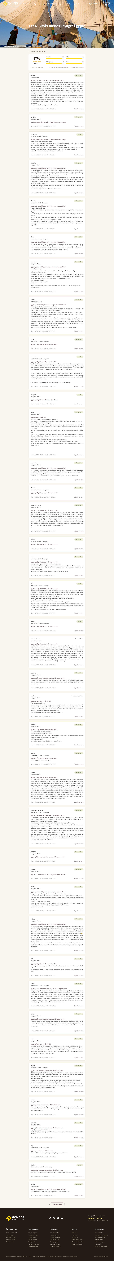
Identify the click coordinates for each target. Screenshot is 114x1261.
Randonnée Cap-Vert (77, 1242)
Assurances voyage (100, 1242)
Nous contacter (99, 1233)
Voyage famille (32, 1237)
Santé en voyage (99, 1240)
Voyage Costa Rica (55, 1237)
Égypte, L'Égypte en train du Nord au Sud (44, 493)
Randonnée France (77, 1240)
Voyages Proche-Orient (14, 47)
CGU (30, 1257)
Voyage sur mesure (33, 1235)
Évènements (98, 1244)
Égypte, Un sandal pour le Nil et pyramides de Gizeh (48, 168)
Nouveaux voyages (33, 1246)
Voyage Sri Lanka (54, 1240)
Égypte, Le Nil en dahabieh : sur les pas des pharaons (49, 989)
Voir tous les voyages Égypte (37, 51)
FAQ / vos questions (100, 1237)
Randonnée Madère (77, 1244)
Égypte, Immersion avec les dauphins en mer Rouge (48, 122)
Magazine (65, 1257)
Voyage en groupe (33, 1233)
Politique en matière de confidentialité (43, 1257)
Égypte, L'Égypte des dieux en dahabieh (44, 344)
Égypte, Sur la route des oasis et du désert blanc (47, 1071)
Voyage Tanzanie (54, 1235)
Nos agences (9, 1235)
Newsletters (58, 1257)
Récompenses (10, 1242)
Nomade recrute (10, 1240)
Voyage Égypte (54, 1242)
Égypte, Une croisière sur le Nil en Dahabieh (46, 1105)
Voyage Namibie (54, 1233)
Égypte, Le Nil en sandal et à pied (42, 1151)
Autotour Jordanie (55, 1246)
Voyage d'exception (33, 1244)
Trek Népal (75, 1235)
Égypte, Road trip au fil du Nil (41, 701)
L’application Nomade (101, 1235)
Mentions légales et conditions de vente (16, 1257)
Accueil (5, 47)
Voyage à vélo (32, 1242)
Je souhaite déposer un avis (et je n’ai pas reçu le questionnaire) (66, 67)
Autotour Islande (55, 1244)
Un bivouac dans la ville (101, 1246)
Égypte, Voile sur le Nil (38, 417)
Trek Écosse (75, 1237)
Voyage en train (32, 1240)
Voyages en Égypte (26, 47)
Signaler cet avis (78, 109)
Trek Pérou (75, 1233)
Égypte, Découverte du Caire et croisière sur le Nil (47, 80)
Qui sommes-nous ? (11, 1233)
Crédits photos (73, 1257)
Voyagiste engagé (10, 1237)
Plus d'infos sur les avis (36, 67)
